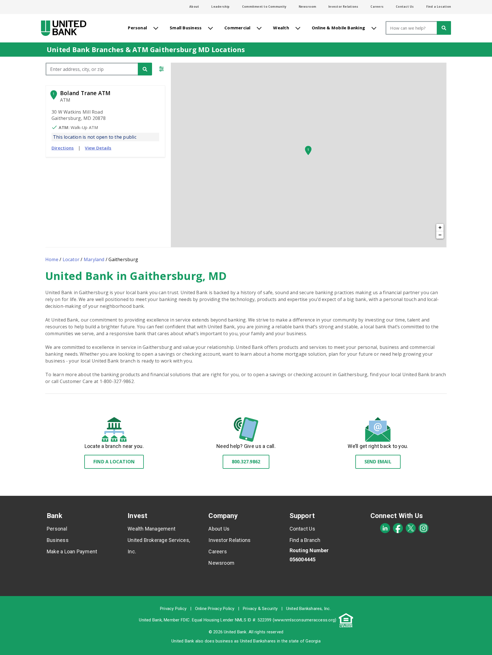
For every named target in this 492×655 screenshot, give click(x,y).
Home (51, 259)
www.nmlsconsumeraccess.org (304, 620)
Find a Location (438, 7)
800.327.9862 (246, 462)
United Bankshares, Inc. (308, 608)
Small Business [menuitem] (186, 27)
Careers (377, 7)
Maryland (94, 259)
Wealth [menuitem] (281, 27)
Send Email (377, 462)
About (194, 7)
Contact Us (405, 7)
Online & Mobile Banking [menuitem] (338, 27)
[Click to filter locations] (161, 69)
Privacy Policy (173, 608)
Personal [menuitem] (137, 27)
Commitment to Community (264, 7)
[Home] (63, 28)
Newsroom (307, 7)
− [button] (440, 235)
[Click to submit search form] (145, 69)
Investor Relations (343, 7)
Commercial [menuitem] (237, 27)
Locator (71, 259)
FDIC (185, 620)
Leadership (220, 7)
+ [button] (440, 227)
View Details (98, 148)
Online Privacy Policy (215, 608)
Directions (63, 148)
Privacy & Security (260, 608)
